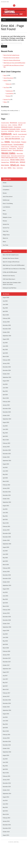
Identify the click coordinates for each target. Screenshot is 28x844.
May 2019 (5, 599)
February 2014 (6, 817)
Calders (9, 124)
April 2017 (5, 686)
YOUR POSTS (20, 167)
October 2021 (6, 498)
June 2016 (5, 720)
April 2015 (5, 769)
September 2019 (7, 585)
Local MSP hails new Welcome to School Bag (14, 268)
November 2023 (7, 412)
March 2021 (6, 523)
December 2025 (7, 325)
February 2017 (6, 693)
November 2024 (7, 370)
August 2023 (6, 422)
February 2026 (6, 318)
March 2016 (6, 731)
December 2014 (7, 783)
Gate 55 (15, 134)
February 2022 (6, 484)
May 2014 (5, 807)
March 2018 (6, 647)
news (7, 141)
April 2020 (5, 561)
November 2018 (7, 620)
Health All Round (7, 136)
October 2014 (6, 790)
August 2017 (6, 672)
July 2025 (5, 342)
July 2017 (5, 675)
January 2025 (6, 363)
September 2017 (7, 668)
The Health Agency (18, 150)
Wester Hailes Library (17, 159)
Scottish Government (5, 146)
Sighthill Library (13, 146)
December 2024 (7, 367)
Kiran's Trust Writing (8, 203)
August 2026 (6, 297)
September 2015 (7, 752)
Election (5, 193)
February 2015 (6, 776)
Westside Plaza (5, 162)
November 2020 (7, 536)
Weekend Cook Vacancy (9, 275)
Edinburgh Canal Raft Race (9, 288)
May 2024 (5, 391)
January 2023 (6, 446)
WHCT (5, 167)
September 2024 (7, 377)
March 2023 (6, 439)
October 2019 (6, 582)
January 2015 (6, 779)
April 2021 (5, 519)
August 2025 (6, 339)
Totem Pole (5, 231)
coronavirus (11, 131)
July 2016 (5, 717)
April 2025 (5, 353)
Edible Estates (23, 131)
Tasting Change (12, 148)
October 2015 (6, 748)
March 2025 (6, 356)
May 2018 (5, 641)
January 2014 (6, 821)
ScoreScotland (18, 144)
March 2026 (6, 314)
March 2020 (6, 564)
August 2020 (6, 547)
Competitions (6, 189)
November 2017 (7, 661)
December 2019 (7, 575)
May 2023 (5, 432)
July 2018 (5, 634)
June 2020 (5, 554)
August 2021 (6, 505)
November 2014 (7, 786)
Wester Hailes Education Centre (9, 157)
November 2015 (7, 745)
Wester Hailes (8, 153)
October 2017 (6, 665)
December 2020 (7, 533)
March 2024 (6, 398)
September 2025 (7, 335)
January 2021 (6, 530)
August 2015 (6, 755)
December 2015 (7, 741)
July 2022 (5, 467)
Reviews (8, 96)
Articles (5, 80)
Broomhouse (13, 122)
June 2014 (5, 804)
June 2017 (5, 679)
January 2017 (6, 696)
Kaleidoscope (9, 90)
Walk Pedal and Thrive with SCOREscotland (14, 62)
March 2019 (6, 606)
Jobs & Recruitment (8, 78)
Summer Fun (7, 99)
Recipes (5, 214)
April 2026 (5, 311)
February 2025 (6, 360)
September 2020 (7, 543)
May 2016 (5, 724)
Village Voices (6, 234)
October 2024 (6, 373)
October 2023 (6, 415)
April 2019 (5, 602)
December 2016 (7, 699)
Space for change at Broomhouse (12, 60)
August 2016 (6, 713)
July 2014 (5, 800)
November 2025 (7, 328)
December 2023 (7, 408)
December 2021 (7, 491)
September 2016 (7, 710)
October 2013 (6, 831)
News (5, 75)
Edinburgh (6, 133)
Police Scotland (15, 142)
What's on (14, 165)
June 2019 (5, 595)
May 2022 (5, 474)
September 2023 (7, 419)
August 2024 (6, 380)
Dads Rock (17, 131)
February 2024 (6, 401)
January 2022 (6, 488)
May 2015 (5, 765)
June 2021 (5, 512)
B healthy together (5, 122)
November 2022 (7, 453)
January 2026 (6, 321)
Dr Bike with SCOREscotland (10, 272)
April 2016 (5, 727)
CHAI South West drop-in (9, 279)
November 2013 (7, 828)
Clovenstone (17, 127)
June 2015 (5, 762)
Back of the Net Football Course (11, 55)
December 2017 (7, 658)
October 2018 (6, 623)
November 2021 (7, 495)
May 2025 (5, 349)
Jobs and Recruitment (12, 138)
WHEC (10, 167)
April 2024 (5, 394)
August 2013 (6, 835)
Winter (5, 102)
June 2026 (5, 304)
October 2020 (6, 540)
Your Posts (6, 87)
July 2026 (5, 301)
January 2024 (6, 405)
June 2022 (5, 471)
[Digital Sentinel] (14, 15)
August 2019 (6, 588)
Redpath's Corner (7, 217)
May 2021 (5, 516)
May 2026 (5, 308)
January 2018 (6, 654)
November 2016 (7, 703)
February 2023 (6, 443)
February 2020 (6, 568)
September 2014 (7, 793)
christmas (14, 124)
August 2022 (6, 464)
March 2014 (6, 814)
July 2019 (5, 592)
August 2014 (6, 797)
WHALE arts (14, 162)
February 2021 (6, 526)
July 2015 (5, 758)
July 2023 (5, 425)
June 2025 (5, 346)
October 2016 (6, 706)
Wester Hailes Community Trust (17, 155)
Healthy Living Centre (15, 136)
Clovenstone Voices (7, 186)
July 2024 (5, 384)
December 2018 (7, 616)
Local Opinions (9, 93)
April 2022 (5, 477)
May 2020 (5, 557)
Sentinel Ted (6, 224)
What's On (8, 84)
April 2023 (5, 436)
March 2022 (6, 481)
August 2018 (6, 630)
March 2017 (6, 689)
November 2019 (7, 578)
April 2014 (5, 810)
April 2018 (5, 644)
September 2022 (7, 460)
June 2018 (5, 637)
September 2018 (7, 627)
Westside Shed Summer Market (11, 57)
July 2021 (5, 509)
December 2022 (7, 450)
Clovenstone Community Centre (10, 129)
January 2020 (6, 571)
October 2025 (6, 332)
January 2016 (6, 738)
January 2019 (6, 613)
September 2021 (7, 502)
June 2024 (5, 387)
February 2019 (6, 609)
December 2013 (7, 824)
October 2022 (6, 457)
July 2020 (5, 550)
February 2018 (6, 651)
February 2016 (6, 734)
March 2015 (6, 772)
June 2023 (5, 429)
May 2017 (5, 682)
